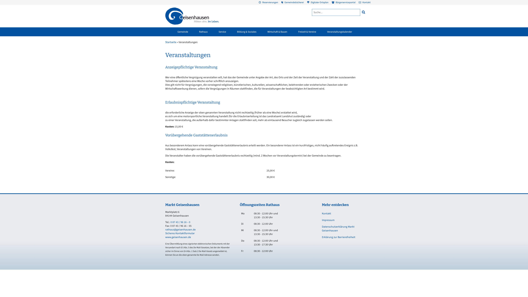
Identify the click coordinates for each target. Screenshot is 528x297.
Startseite (170, 42)
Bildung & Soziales (246, 32)
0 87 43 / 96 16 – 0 (180, 222)
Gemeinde (183, 32)
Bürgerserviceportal (345, 2)
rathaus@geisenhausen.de (180, 230)
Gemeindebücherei (294, 2)
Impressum (328, 220)
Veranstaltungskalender (339, 32)
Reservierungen (270, 2)
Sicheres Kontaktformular (180, 233)
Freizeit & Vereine (307, 32)
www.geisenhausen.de (178, 237)
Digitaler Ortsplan (319, 2)
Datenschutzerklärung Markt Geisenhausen (338, 229)
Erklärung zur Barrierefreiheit (338, 237)
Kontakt (366, 2)
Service (222, 32)
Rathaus (203, 32)
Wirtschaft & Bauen (277, 32)
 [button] (363, 12)
